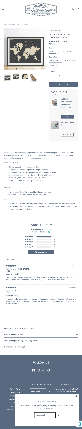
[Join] (49, 391)
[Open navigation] (3, 9)
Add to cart (63, 84)
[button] (7, 77)
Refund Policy (15, 389)
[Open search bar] (73, 9)
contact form (71, 392)
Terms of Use (15, 392)
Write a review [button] (41, 252)
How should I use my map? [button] (14, 347)
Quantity (52, 71)
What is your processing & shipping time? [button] (20, 341)
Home (6, 24)
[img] (11, 266)
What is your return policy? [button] (14, 334)
